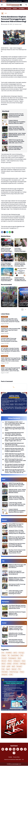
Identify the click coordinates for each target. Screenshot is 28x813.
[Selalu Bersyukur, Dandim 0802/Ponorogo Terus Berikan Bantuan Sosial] (5, 635)
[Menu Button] (1, 4)
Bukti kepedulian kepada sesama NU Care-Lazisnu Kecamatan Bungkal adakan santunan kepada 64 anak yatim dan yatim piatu (16, 641)
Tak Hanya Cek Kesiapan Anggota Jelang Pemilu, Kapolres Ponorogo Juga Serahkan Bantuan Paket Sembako (16, 628)
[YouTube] (14, 749)
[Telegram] (7, 232)
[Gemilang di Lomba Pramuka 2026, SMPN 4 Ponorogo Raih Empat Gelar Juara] (24, 328)
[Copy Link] (12, 232)
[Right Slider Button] (26, 8)
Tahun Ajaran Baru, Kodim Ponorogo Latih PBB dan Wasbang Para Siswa (16, 592)
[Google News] (17, 749)
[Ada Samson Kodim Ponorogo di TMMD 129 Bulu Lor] (5, 586)
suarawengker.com (16, 764)
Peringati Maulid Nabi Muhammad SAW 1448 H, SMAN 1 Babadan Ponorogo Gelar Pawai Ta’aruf (14, 434)
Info (23, 759)
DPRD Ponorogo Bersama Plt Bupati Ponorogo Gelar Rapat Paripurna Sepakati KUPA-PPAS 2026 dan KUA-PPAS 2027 (17, 538)
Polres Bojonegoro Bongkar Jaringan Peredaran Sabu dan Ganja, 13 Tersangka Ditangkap (7, 264)
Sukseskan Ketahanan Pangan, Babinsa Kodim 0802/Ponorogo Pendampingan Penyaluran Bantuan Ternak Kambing (17, 613)
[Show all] (25, 479)
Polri (3, 366)
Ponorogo (8, 8)
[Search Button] (26, 4)
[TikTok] (21, 749)
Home (2, 8)
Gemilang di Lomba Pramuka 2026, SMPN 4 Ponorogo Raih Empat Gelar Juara (10, 330)
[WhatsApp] (10, 232)
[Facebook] (2, 232)
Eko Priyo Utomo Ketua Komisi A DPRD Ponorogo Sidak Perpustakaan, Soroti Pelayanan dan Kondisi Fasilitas (17, 551)
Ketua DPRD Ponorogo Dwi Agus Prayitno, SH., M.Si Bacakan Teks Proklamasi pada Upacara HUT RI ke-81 (16, 525)
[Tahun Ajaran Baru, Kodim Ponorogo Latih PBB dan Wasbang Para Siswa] (5, 593)
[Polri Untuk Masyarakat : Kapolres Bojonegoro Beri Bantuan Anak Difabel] (5, 148)
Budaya (15, 8)
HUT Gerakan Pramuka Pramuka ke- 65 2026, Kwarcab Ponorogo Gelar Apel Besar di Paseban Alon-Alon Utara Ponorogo (10, 350)
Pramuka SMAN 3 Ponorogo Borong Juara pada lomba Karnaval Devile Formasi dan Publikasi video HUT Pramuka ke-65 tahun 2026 (10, 340)
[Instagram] (10, 749)
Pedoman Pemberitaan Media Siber (12, 759)
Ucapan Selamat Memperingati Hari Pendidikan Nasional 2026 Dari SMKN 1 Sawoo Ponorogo (17, 122)
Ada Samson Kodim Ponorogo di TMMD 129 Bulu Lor (17, 585)
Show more (14, 377)
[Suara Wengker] (14, 5)
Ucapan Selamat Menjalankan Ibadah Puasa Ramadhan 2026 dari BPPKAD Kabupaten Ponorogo (7, 279)
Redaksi (10, 757)
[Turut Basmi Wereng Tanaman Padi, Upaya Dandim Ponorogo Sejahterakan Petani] (5, 607)
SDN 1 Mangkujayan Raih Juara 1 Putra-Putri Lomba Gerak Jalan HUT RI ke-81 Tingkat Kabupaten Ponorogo (15, 423)
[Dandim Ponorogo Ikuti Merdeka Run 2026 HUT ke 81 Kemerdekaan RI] (5, 573)
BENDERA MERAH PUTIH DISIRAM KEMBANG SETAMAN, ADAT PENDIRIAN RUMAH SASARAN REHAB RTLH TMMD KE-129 (17, 579)
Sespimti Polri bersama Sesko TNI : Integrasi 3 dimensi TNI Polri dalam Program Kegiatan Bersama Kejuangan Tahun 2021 (14, 450)
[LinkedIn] (25, 749)
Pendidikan (21, 8)
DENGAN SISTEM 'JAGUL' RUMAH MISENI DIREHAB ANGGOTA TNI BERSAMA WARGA (17, 135)
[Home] (2, 13)
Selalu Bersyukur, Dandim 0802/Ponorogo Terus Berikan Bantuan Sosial (17, 635)
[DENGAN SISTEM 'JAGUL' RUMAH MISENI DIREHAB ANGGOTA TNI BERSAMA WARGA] (5, 135)
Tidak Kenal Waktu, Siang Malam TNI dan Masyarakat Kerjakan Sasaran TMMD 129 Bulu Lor (16, 128)
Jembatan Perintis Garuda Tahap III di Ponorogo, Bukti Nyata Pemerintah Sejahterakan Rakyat (16, 115)
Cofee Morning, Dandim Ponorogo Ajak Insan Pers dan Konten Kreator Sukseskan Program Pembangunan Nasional (17, 504)
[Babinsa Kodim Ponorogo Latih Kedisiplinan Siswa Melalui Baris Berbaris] (5, 567)
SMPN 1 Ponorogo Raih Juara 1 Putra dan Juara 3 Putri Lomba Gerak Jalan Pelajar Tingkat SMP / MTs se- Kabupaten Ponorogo (15, 439)
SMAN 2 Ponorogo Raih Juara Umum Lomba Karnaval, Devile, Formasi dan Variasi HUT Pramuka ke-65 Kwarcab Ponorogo (10, 320)
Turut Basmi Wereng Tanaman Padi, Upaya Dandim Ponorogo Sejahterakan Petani (17, 607)
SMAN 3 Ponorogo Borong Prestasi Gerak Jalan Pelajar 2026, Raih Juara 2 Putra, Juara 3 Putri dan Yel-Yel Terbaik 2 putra (16, 141)
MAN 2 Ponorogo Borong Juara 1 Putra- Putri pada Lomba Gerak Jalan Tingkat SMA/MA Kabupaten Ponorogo (15, 460)
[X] (5, 232)
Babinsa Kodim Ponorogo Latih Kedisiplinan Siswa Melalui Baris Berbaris (17, 566)
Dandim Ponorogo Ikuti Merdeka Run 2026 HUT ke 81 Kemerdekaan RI (16, 573)
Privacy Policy (16, 757)
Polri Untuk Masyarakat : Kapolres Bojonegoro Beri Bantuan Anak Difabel (16, 148)
